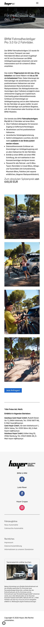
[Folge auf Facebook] (22, 479)
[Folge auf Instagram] (22, 507)
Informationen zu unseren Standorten (19, 549)
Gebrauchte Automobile (13, 528)
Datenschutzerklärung (13, 546)
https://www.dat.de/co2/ (22, 599)
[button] (4, 623)
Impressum (8, 542)
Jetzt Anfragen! (13, 390)
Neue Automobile (11, 525)
